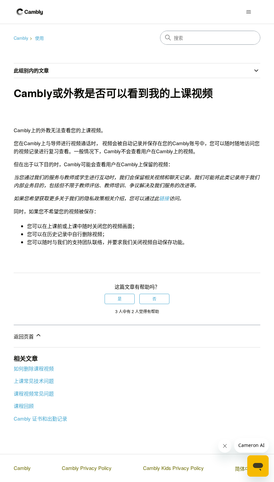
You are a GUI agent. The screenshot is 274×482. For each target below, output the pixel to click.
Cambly (21, 38)
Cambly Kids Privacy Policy (173, 467)
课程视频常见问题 (34, 393)
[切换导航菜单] (248, 12)
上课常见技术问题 (34, 380)
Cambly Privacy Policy (87, 467)
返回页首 (24, 336)
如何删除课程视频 (34, 368)
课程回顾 (24, 405)
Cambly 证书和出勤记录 (40, 418)
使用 (39, 38)
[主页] (29, 12)
